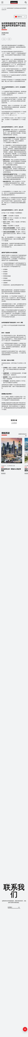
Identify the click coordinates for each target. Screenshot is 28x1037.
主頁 (2, 8)
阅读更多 (3, 473)
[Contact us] (25, 1029)
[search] (25, 2)
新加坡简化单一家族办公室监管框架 (11, 470)
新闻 (5, 8)
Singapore (3, 465)
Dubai (4, 39)
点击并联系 (14, 423)
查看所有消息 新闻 (22, 434)
